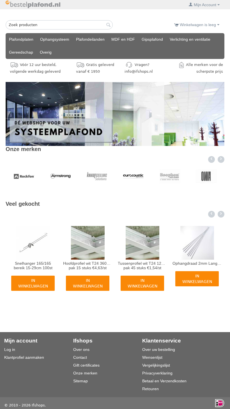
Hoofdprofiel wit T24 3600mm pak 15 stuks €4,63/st (87, 265)
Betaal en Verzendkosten (164, 381)
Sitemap (80, 381)
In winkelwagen (33, 283)
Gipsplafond (152, 39)
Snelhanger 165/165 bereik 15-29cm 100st (33, 265)
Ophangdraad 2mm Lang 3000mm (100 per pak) (197, 263)
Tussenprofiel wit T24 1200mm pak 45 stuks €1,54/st (142, 265)
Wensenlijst (152, 357)
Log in (9, 349)
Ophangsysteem (54, 39)
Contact (80, 357)
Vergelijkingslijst (156, 365)
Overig (46, 52)
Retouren (150, 389)
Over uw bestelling (158, 349)
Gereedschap (21, 52)
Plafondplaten (21, 39)
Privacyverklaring (157, 373)
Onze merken (85, 373)
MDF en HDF (123, 39)
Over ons (81, 349)
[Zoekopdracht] (108, 25)
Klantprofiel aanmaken (24, 357)
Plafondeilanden (90, 39)
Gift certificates (86, 365)
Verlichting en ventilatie (190, 39)
